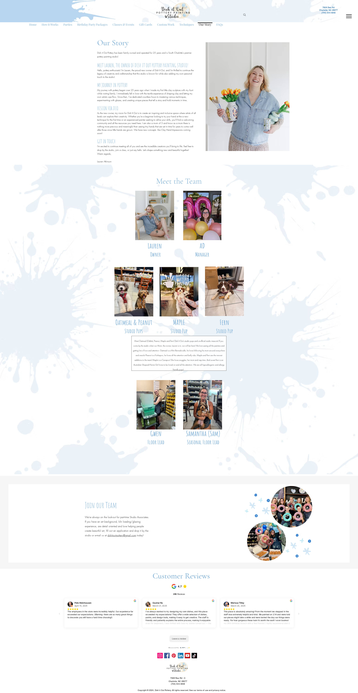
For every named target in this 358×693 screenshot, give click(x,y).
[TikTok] (194, 655)
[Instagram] (160, 655)
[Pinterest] (173, 655)
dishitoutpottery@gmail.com (122, 535)
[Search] (245, 15)
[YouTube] (187, 655)
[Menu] (348, 16)
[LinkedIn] (180, 655)
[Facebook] (167, 655)
